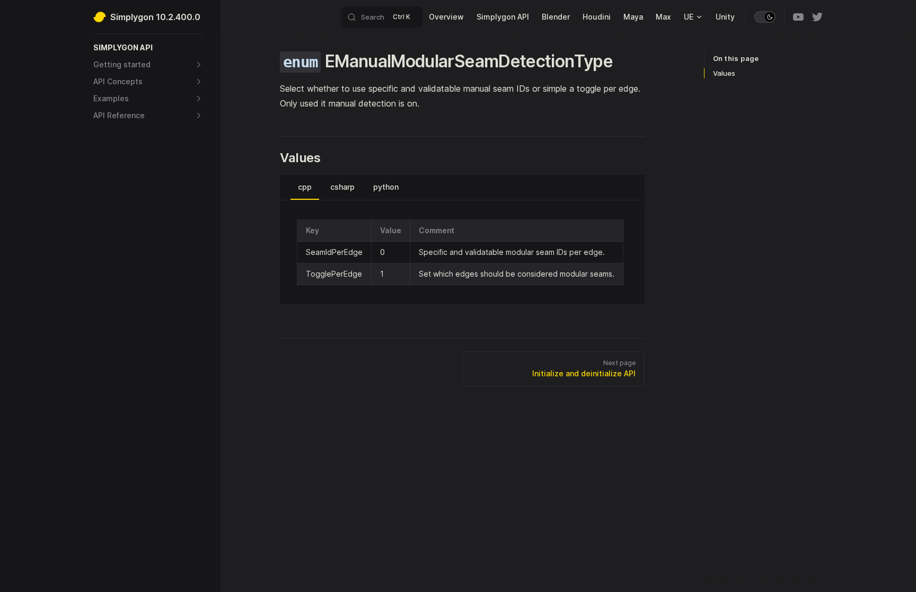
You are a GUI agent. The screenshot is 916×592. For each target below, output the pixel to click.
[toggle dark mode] (765, 17)
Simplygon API (503, 16)
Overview (446, 16)
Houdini (597, 16)
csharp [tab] (342, 186)
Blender (556, 16)
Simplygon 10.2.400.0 (155, 17)
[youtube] (798, 16)
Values (724, 73)
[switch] (765, 17)
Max (663, 16)
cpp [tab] (305, 186)
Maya (633, 16)
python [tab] (386, 186)
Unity (725, 16)
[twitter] (817, 16)
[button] (148, 47)
